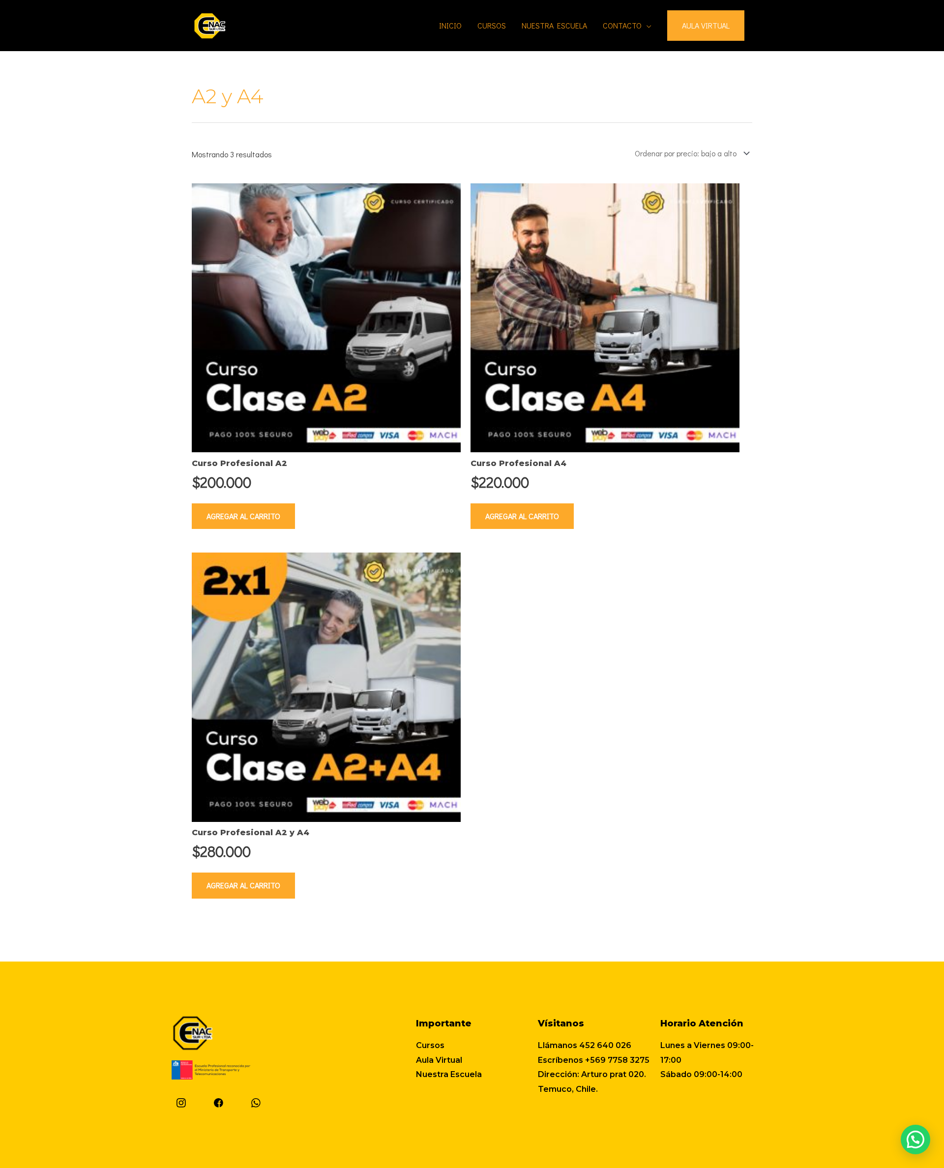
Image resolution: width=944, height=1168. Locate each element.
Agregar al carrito (243, 516)
